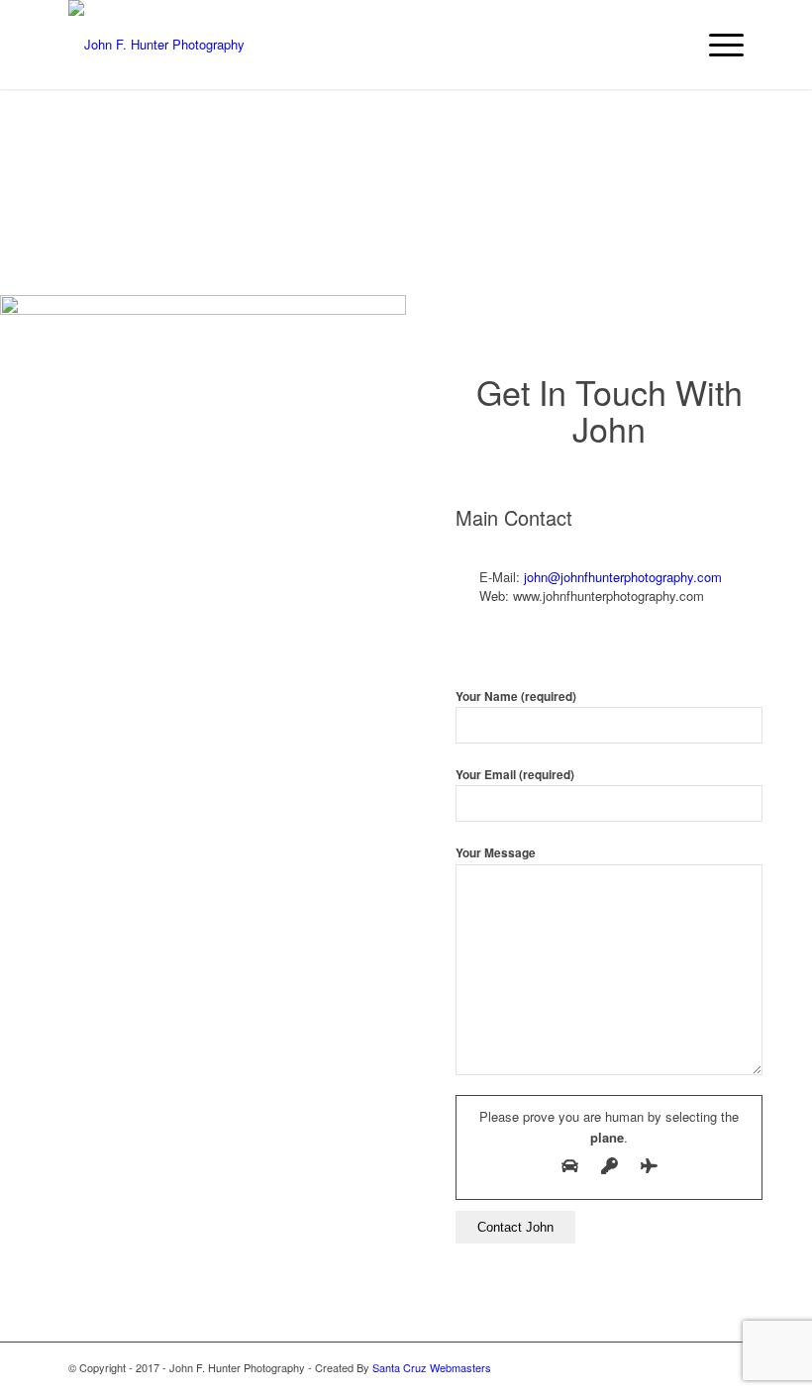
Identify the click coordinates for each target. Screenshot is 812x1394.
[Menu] (716, 44)
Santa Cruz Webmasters (431, 1367)
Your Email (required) (515, 774)
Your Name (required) (516, 696)
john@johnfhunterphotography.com (623, 576)
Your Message (496, 853)
